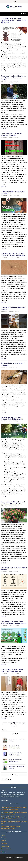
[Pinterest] (13, 1)
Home (3, 835)
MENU (24, 13)
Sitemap (3, 851)
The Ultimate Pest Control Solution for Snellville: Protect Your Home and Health (13, 78)
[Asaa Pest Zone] (14, 6)
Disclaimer (4, 843)
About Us (3, 838)
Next (14, 726)
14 (23, 723)
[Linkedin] (15, 1)
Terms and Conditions (7, 849)
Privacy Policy (5, 846)
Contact (3, 840)
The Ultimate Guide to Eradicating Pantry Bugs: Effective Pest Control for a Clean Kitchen (13, 20)
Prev (5, 723)
